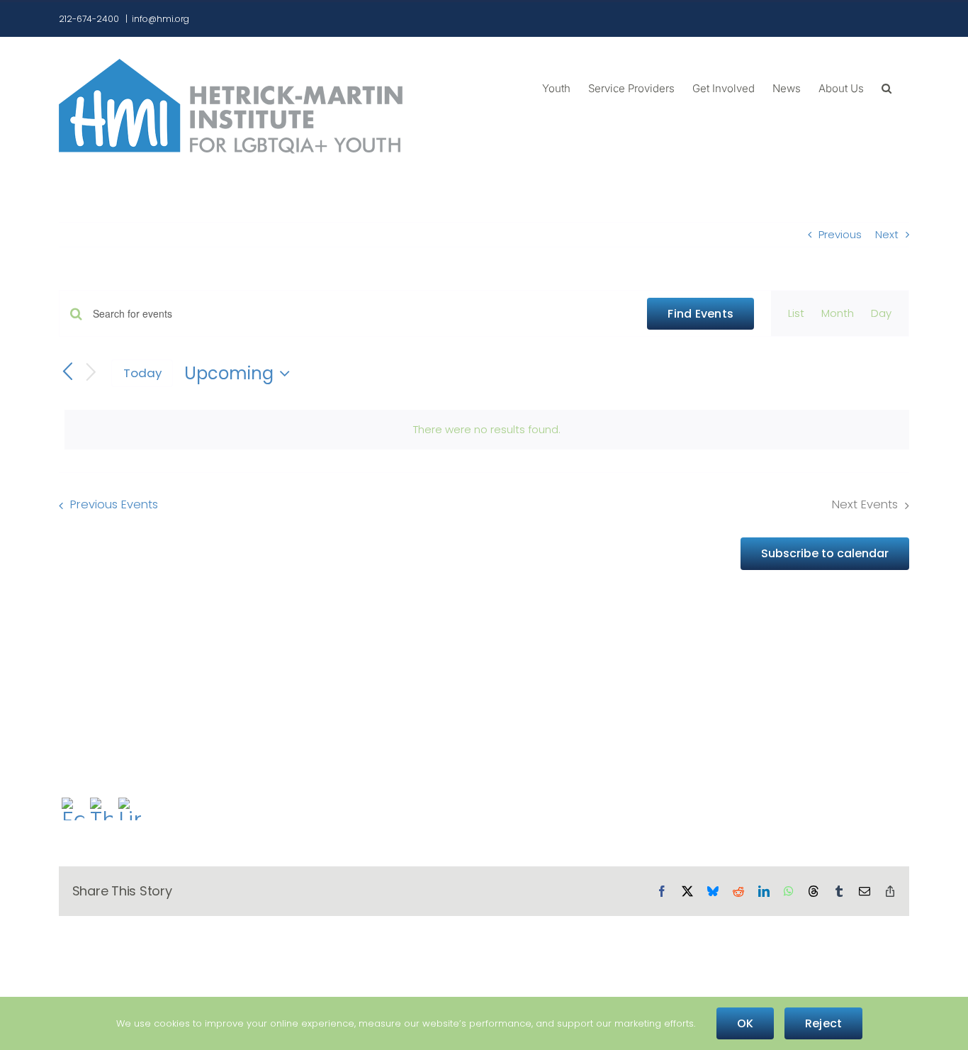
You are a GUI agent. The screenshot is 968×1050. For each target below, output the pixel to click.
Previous (840, 234)
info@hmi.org (160, 19)
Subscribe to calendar (825, 553)
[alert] (486, 429)
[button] (886, 87)
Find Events (700, 314)
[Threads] (101, 811)
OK (745, 1023)
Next (887, 234)
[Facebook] (73, 811)
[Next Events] (91, 373)
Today (142, 372)
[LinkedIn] (130, 811)
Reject (823, 1023)
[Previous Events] (67, 372)
